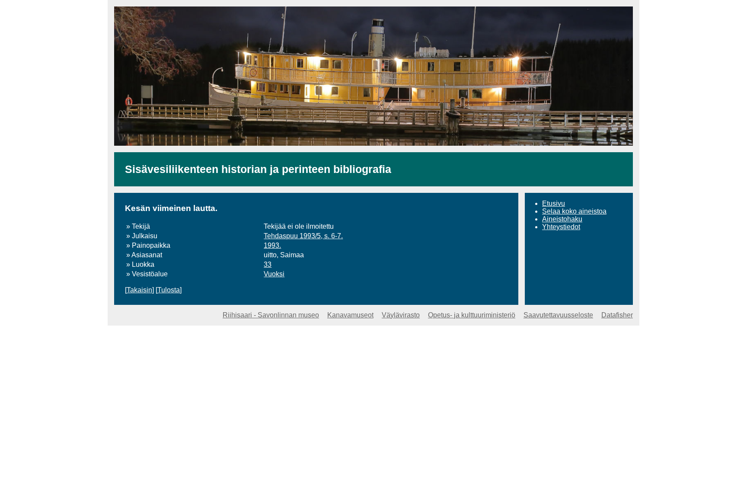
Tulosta (168, 290)
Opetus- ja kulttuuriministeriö (471, 315)
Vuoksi (274, 274)
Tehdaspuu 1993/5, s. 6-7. (303, 236)
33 (267, 264)
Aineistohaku (562, 219)
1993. (272, 245)
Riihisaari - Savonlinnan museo (271, 315)
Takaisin (139, 290)
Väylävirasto (401, 315)
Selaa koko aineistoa (574, 211)
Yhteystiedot (561, 226)
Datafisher (617, 315)
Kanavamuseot (350, 315)
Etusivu (553, 203)
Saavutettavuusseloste (558, 315)
